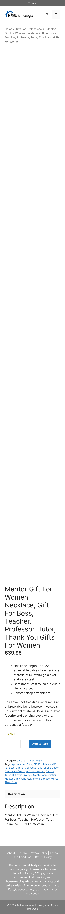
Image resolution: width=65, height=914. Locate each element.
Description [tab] (16, 794)
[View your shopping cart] (47, 14)
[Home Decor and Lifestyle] (19, 14)
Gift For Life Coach (48, 767)
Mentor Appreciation (45, 775)
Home (8, 29)
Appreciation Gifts (22, 764)
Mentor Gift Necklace (17, 778)
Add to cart (40, 744)
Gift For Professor (15, 771)
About (11, 853)
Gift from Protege (22, 775)
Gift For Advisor (42, 764)
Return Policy (43, 857)
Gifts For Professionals (29, 29)
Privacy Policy (38, 853)
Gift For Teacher (35, 771)
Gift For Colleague (26, 767)
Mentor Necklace (40, 778)
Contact (22, 853)
